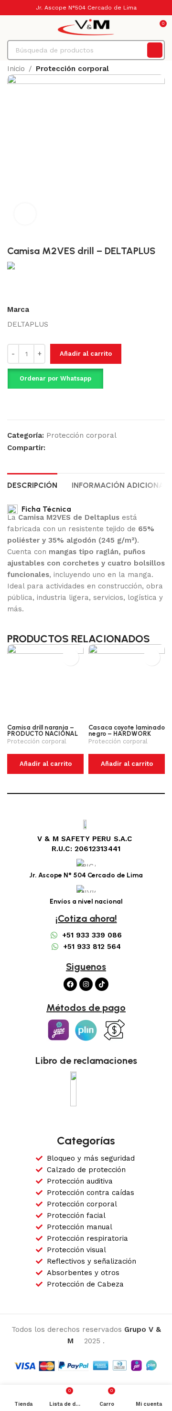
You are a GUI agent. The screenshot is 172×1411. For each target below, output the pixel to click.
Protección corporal (72, 68)
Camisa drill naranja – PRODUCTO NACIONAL (42, 730)
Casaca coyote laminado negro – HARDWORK (126, 730)
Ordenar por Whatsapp (55, 378)
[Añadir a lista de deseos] (28, 403)
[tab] (32, 484)
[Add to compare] (11, 403)
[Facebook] (70, 984)
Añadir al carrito (86, 353)
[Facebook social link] (50, 447)
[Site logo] (86, 26)
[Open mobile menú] (11, 27)
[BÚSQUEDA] (154, 50)
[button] (55, 379)
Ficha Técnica (44, 509)
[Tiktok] (101, 984)
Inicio (16, 68)
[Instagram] (86, 984)
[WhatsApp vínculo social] (61, 447)
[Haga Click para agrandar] (25, 214)
